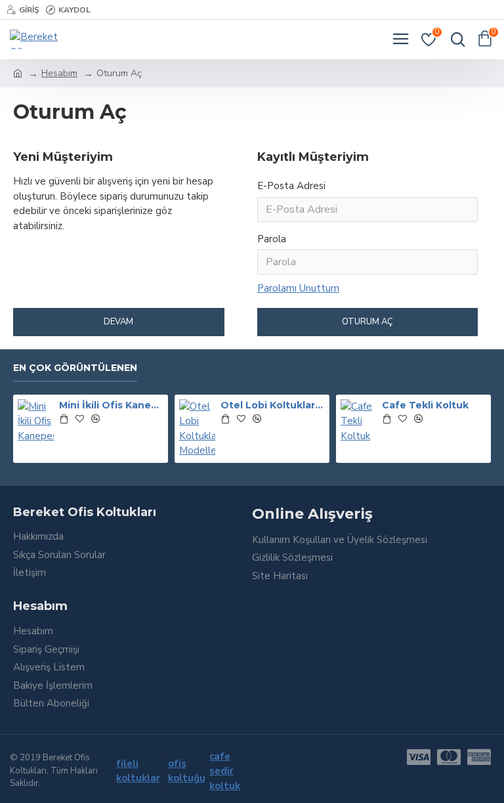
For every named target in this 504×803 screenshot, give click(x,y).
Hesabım (59, 73)
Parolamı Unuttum (298, 288)
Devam (118, 322)
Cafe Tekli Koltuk (425, 405)
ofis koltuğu (186, 771)
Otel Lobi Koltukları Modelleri (272, 405)
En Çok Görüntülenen (75, 368)
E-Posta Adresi (291, 185)
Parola (271, 239)
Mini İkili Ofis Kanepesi (111, 405)
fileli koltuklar (138, 771)
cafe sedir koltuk (224, 771)
